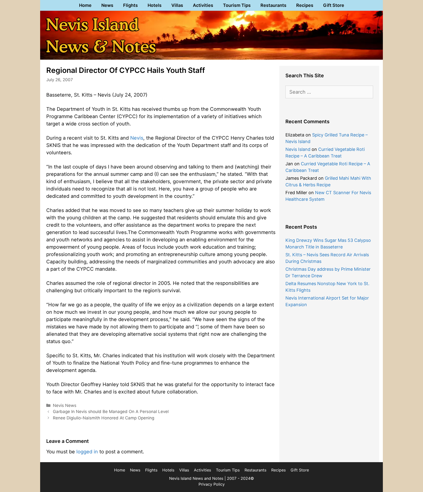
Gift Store (333, 5)
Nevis (136, 138)
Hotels (155, 5)
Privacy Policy (212, 484)
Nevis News (64, 405)
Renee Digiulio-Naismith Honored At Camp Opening (103, 417)
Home (85, 5)
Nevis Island (297, 149)
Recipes (304, 5)
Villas (177, 5)
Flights (130, 5)
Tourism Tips (237, 5)
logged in (87, 452)
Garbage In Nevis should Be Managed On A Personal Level (111, 411)
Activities (203, 5)
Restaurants (273, 5)
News (107, 5)
